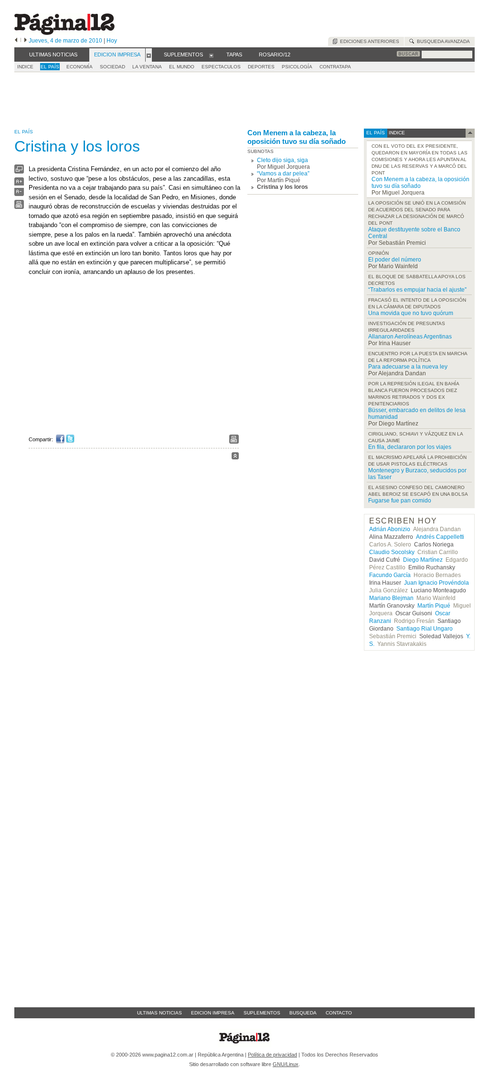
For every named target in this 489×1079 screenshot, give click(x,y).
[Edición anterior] (16, 40)
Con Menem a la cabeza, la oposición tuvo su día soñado (296, 137)
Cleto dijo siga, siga (282, 160)
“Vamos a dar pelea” (283, 173)
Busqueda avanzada (442, 41)
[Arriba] (235, 457)
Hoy (111, 40)
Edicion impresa (212, 1012)
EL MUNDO (181, 66)
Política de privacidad (272, 1054)
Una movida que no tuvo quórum (410, 313)
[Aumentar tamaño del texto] (19, 183)
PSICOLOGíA (297, 66)
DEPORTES (261, 66)
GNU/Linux (285, 1064)
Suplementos (262, 1012)
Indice (25, 66)
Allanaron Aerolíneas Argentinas (410, 336)
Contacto (339, 1012)
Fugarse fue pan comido (399, 500)
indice (396, 132)
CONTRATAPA (335, 66)
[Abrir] (149, 55)
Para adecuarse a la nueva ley (407, 366)
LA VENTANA (147, 66)
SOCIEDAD (112, 66)
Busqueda (303, 1012)
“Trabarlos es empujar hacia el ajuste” (417, 289)
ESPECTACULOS (221, 66)
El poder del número (394, 259)
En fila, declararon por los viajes (409, 447)
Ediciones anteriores (368, 41)
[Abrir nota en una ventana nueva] (19, 171)
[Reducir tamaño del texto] (19, 193)
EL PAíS (50, 66)
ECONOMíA (79, 66)
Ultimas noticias (159, 1012)
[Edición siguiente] (25, 40)
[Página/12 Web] (64, 32)
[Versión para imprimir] (19, 206)
